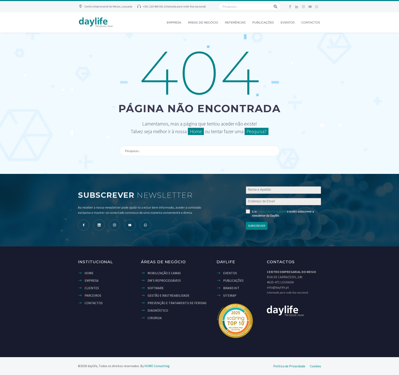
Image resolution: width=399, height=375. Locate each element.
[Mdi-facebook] (83, 225)
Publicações (263, 22)
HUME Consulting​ (157, 366)
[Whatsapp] (316, 6)
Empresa (174, 22)
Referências (235, 22)
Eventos (288, 22)
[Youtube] (310, 6)
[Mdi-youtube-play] (129, 225)
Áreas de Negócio (203, 22)
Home (196, 131)
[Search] (274, 151)
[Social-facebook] (290, 6)
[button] (105, 6)
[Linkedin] (99, 225)
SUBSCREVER (256, 225)
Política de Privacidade (271, 211)
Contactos (310, 22)
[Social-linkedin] (296, 6)
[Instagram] (303, 6)
